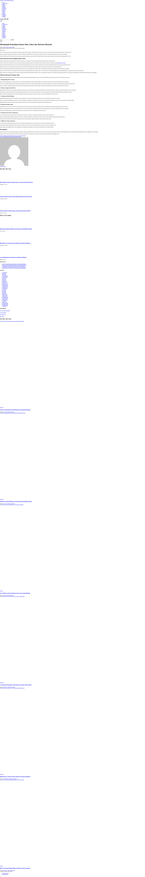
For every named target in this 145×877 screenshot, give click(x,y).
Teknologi (4, 10)
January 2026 (4, 351)
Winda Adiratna (12, 47)
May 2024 (4, 367)
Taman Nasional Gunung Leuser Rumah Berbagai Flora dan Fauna (16, 272)
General (3, 5)
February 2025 (5, 358)
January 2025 (4, 359)
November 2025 (5, 352)
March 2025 (4, 357)
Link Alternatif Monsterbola (5, 386)
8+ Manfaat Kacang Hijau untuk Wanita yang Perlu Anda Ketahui (14, 342)
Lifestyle (3, 6)
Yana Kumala (10, 670)
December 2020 (5, 378)
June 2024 (4, 366)
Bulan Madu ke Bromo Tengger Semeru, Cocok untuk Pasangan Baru (16, 182)
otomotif (3, 12)
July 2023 (4, 376)
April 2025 (4, 356)
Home (3, 2)
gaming (3, 13)
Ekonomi (4, 15)
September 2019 (5, 380)
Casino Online (4, 3)
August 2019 (4, 381)
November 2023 (5, 373)
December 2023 (5, 372)
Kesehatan (4, 14)
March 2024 (4, 369)
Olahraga (4, 7)
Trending (3, 16)
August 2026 (4, 347)
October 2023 (4, 374)
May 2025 (4, 355)
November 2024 (5, 361)
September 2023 (5, 375)
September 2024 (5, 363)
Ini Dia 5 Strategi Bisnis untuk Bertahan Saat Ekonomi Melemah (13, 339)
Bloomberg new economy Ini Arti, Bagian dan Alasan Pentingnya (15, 318)
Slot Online (4, 8)
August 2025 (4, 353)
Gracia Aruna (11, 487)
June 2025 (4, 354)
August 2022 (4, 377)
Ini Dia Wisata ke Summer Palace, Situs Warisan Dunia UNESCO (15, 286)
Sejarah (3, 9)
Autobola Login (3, 390)
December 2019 (5, 379)
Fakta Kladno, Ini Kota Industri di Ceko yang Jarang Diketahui (13, 341)
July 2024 (4, 365)
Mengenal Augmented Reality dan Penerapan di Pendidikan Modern (16, 304)
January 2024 (4, 371)
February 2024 (5, 370)
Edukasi (3, 4)
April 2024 (4, 368)
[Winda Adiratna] (14, 165)
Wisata (3, 11)
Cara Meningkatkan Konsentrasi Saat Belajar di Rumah (13, 332)
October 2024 (4, 362)
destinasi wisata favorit (61, 62)
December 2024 (5, 360)
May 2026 (4, 350)
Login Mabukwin (3, 388)
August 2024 (4, 364)
